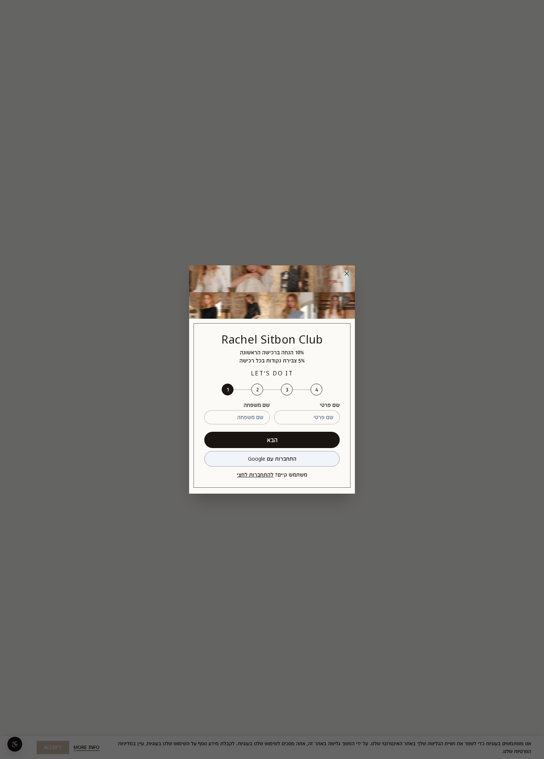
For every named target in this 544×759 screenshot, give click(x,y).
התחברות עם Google (272, 458)
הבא (272, 439)
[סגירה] (346, 273)
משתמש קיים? (272, 474)
